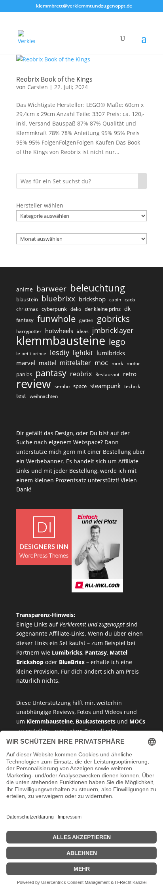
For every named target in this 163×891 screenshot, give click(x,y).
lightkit (83, 352)
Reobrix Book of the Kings (54, 79)
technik (132, 386)
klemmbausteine (60, 341)
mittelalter (75, 362)
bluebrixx (58, 299)
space (80, 386)
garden (86, 320)
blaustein (27, 299)
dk (127, 308)
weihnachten (44, 396)
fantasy (25, 320)
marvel (25, 363)
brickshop (92, 299)
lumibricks (111, 353)
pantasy (51, 373)
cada (130, 299)
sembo (62, 386)
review (33, 384)
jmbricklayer (112, 330)
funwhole (56, 319)
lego (117, 341)
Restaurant (107, 374)
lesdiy (59, 352)
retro (129, 374)
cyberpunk (54, 308)
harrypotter (29, 331)
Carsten (37, 87)
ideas (83, 331)
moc (101, 362)
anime (24, 289)
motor (133, 363)
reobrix (81, 373)
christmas (27, 309)
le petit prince (31, 353)
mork (117, 363)
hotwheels (59, 331)
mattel (47, 363)
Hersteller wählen (39, 205)
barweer (51, 289)
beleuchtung (97, 288)
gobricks (113, 319)
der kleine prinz (103, 308)
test (21, 396)
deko (75, 309)
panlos (24, 374)
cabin (115, 299)
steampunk (105, 386)
